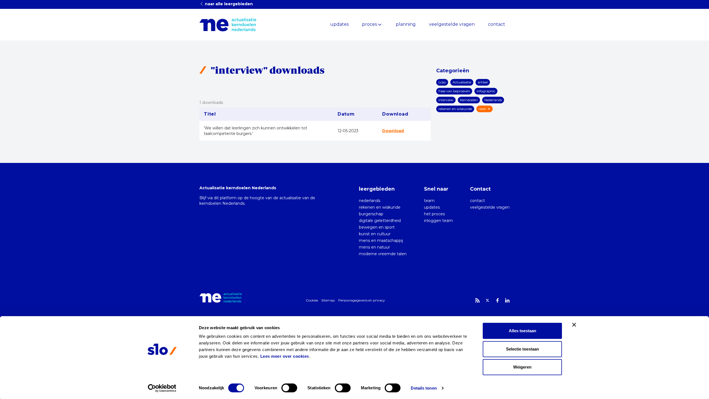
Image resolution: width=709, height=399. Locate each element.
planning (406, 24)
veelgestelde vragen (452, 24)
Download (393, 130)
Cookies (312, 300)
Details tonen (423, 388)
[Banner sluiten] (574, 325)
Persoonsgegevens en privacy (361, 300)
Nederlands (493, 100)
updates (339, 24)
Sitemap (328, 300)
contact (496, 24)
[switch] (289, 387)
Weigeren (522, 367)
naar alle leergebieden (228, 3)
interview (445, 100)
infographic (486, 91)
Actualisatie (462, 82)
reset (482, 109)
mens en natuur (374, 247)
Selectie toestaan (522, 349)
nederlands (369, 200)
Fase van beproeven (454, 91)
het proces (434, 213)
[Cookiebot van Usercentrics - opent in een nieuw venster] (162, 388)
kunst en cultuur (375, 233)
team (429, 200)
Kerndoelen (469, 100)
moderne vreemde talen (383, 253)
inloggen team (438, 220)
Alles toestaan (522, 330)
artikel (483, 82)
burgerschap (371, 213)
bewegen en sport (377, 227)
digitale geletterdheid (380, 220)
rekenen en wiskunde (455, 109)
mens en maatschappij (381, 240)
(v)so (442, 82)
